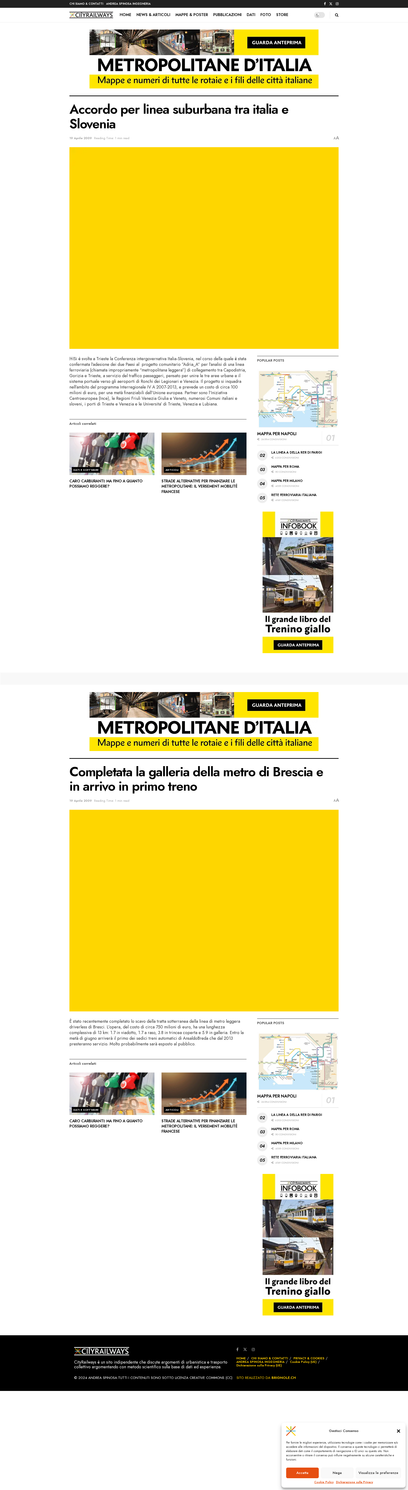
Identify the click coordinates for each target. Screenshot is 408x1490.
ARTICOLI (172, 470)
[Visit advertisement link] (204, 62)
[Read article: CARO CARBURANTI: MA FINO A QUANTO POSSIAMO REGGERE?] (111, 454)
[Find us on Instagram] (337, 4)
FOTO (265, 14)
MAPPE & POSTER (191, 14)
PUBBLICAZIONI (227, 14)
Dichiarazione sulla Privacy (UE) (259, 1365)
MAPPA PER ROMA (285, 466)
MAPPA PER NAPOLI (276, 434)
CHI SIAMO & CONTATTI (86, 4)
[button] (398, 1431)
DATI (251, 14)
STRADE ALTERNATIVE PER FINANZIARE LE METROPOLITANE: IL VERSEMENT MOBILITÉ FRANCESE (199, 486)
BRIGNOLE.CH (284, 1377)
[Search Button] (337, 15)
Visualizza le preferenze (378, 1472)
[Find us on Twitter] (330, 4)
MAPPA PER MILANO (287, 480)
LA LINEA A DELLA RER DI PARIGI (296, 452)
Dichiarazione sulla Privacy (354, 1482)
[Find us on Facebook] (325, 4)
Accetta (302, 1472)
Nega (337, 1472)
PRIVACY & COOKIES (308, 1358)
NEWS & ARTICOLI (153, 14)
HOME (125, 14)
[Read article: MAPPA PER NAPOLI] (298, 398)
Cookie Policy (324, 1482)
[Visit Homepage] (91, 15)
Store (282, 14)
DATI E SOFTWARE (86, 470)
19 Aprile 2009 (80, 138)
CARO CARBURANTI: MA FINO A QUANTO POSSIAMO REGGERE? (105, 483)
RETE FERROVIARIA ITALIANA (294, 494)
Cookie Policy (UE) (303, 1362)
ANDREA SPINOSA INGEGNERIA (128, 4)
